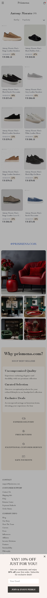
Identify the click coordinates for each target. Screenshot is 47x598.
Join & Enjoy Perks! (24, 589)
